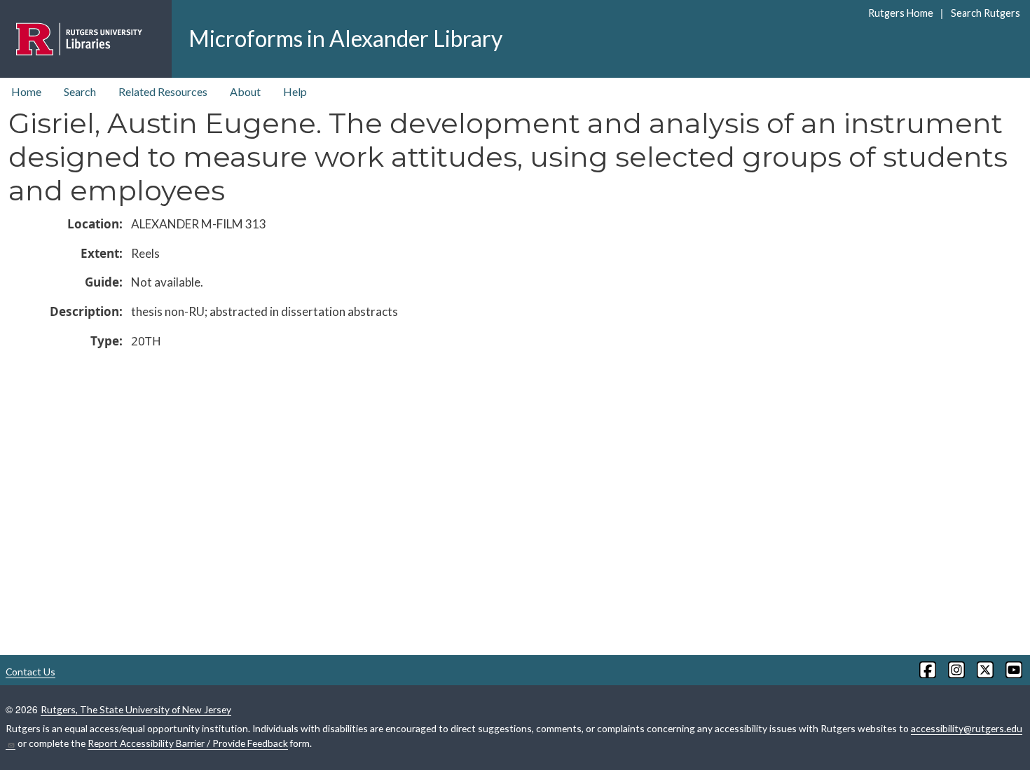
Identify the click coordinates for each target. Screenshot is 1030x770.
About (245, 91)
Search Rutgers (985, 13)
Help (295, 91)
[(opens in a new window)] (927, 669)
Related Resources (162, 91)
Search (80, 91)
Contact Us (30, 672)
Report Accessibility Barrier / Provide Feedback (188, 743)
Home (26, 91)
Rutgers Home (900, 13)
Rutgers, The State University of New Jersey (136, 709)
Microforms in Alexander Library (345, 38)
